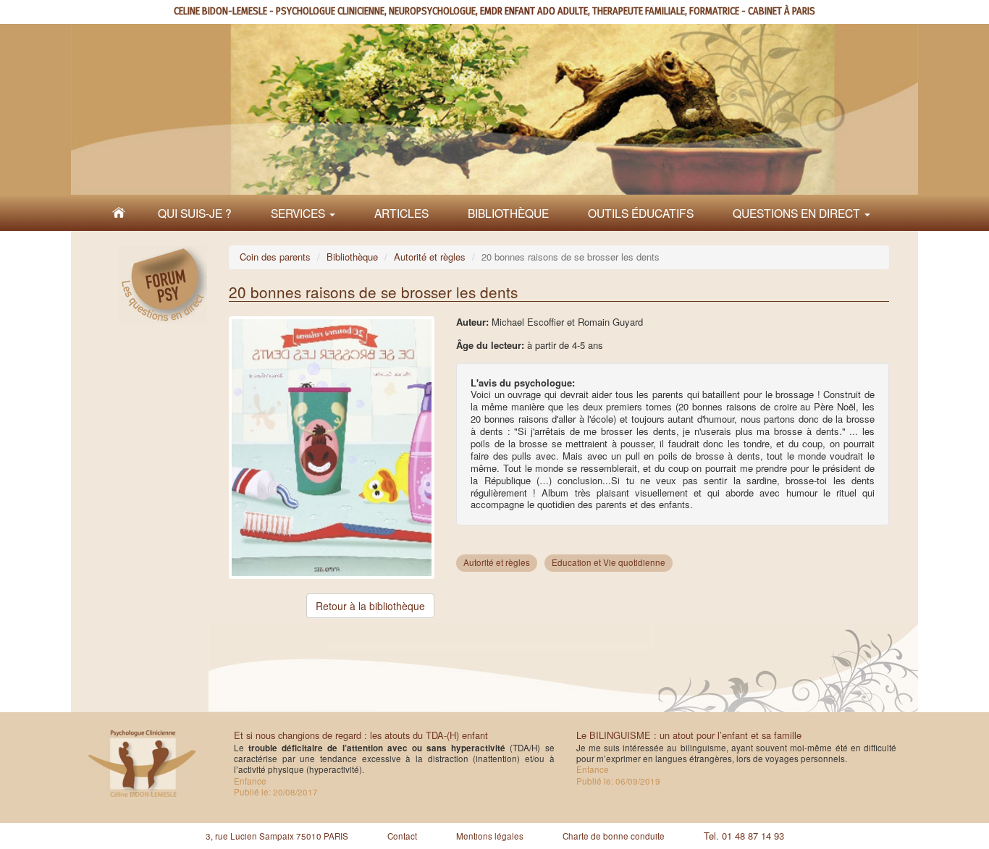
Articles (401, 213)
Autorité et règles (430, 256)
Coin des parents (275, 256)
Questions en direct (798, 213)
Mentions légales (489, 836)
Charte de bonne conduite (614, 836)
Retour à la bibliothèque (370, 606)
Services (299, 213)
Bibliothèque (508, 213)
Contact (402, 836)
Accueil (119, 213)
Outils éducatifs (641, 213)
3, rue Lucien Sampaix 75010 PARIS (277, 836)
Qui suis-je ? (195, 213)
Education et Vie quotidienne (608, 562)
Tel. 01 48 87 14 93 (744, 835)
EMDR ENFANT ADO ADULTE (534, 11)
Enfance (250, 781)
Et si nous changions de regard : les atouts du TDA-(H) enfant (361, 735)
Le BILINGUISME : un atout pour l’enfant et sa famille (688, 735)
